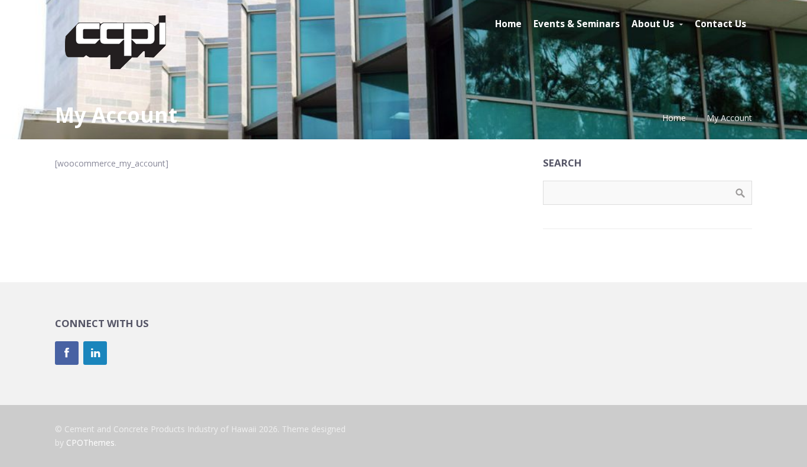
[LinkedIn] (95, 353)
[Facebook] (67, 353)
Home (674, 117)
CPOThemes (90, 442)
